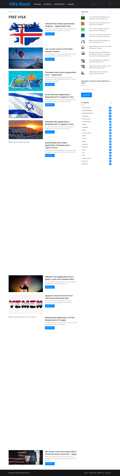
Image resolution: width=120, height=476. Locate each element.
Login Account (86, 119)
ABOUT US (85, 164)
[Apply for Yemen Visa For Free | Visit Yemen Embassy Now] (26, 304)
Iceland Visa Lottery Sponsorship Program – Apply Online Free (59, 24)
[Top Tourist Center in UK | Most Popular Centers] (26, 58)
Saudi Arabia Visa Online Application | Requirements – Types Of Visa (58, 145)
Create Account (86, 158)
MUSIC (84, 130)
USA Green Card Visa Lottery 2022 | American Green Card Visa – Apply (61, 452)
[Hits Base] (20, 4)
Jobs (83, 152)
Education (85, 161)
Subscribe (86, 95)
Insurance (85, 144)
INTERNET (85, 127)
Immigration (70, 4)
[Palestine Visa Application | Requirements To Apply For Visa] (26, 129)
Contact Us (108, 473)
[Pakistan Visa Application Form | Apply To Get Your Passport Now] (26, 283)
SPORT (84, 136)
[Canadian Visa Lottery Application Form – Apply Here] (26, 81)
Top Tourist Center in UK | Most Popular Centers (59, 50)
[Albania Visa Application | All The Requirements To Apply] (26, 382)
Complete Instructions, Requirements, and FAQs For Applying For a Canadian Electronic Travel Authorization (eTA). (99, 54)
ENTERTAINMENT (87, 110)
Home (11, 11)
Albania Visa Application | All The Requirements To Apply (59, 318)
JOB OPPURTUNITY (59, 4)
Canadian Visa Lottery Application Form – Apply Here (60, 73)
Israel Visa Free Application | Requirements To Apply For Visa (59, 95)
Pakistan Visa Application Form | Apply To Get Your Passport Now (59, 278)
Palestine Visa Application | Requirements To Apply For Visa (59, 122)
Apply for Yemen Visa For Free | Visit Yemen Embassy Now (59, 296)
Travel (84, 150)
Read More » (49, 34)
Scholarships (37, 4)
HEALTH (84, 138)
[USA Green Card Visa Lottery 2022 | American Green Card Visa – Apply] (26, 457)
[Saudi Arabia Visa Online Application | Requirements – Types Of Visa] (26, 207)
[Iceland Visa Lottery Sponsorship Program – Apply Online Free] (26, 33)
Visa (83, 155)
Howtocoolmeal (86, 133)
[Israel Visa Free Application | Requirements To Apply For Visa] (26, 105)
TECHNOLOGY (47, 4)
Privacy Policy (92, 473)
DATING (84, 124)
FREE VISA (85, 147)
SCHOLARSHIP (86, 121)
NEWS (84, 141)
